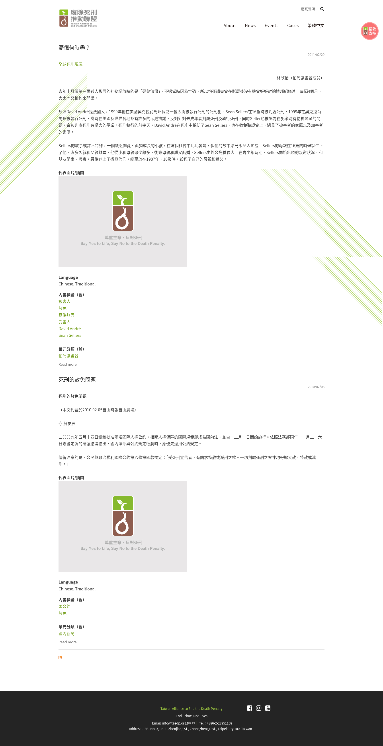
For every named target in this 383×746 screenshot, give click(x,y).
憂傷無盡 (66, 315)
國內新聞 (66, 633)
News (250, 25)
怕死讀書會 (68, 355)
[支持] (370, 31)
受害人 (64, 321)
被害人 (64, 301)
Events (271, 25)
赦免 (62, 308)
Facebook (249, 708)
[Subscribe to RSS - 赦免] (60, 657)
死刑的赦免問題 (77, 379)
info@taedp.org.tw (178, 723)
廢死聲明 (308, 9)
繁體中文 (316, 25)
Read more (68, 364)
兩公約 (64, 606)
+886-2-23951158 (219, 723)
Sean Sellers (70, 335)
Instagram (258, 708)
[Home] (78, 18)
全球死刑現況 (70, 64)
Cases (293, 25)
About (230, 25)
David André (70, 328)
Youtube (267, 708)
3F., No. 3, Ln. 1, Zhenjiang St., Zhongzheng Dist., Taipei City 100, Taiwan (198, 728)
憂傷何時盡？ (74, 47)
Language (68, 277)
